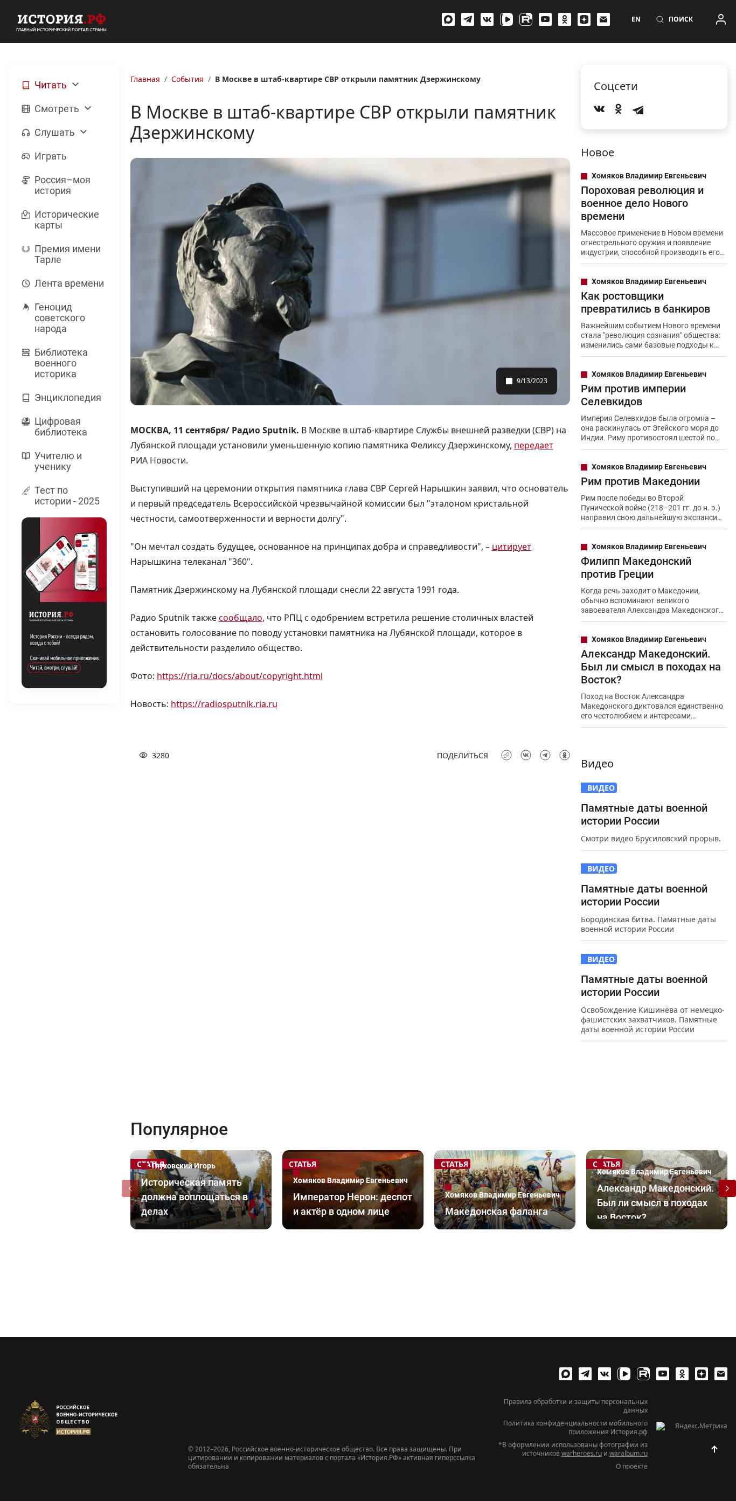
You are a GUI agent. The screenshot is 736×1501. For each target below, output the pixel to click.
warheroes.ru (581, 1453)
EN (636, 19)
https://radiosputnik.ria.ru (224, 704)
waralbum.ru (628, 1453)
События (187, 79)
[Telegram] (467, 19)
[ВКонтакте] (487, 19)
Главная (145, 79)
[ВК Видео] (506, 19)
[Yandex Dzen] (584, 19)
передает (533, 445)
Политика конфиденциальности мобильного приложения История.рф (575, 1427)
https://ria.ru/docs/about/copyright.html (240, 676)
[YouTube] (545, 19)
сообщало (240, 618)
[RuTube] (525, 19)
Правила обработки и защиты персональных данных (576, 1406)
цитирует (511, 546)
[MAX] (448, 19)
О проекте (632, 1466)
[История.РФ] (61, 21)
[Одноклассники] (564, 19)
